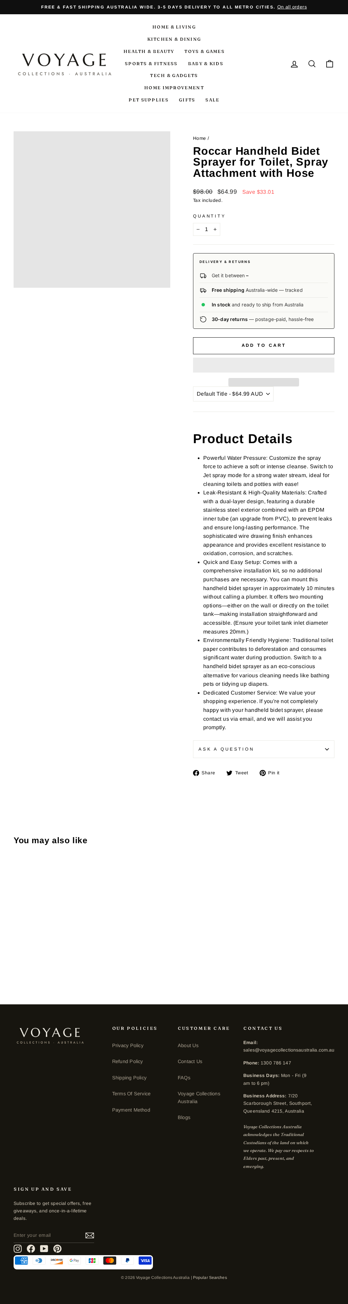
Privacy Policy (127, 1045)
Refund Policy (127, 1061)
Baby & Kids (205, 63)
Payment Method (131, 1110)
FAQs (184, 1077)
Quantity (209, 216)
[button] (263, 365)
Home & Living (174, 27)
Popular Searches (210, 1277)
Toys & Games (204, 51)
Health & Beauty (148, 51)
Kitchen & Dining (174, 39)
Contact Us (190, 1061)
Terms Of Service (131, 1093)
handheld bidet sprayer (232, 666)
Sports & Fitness (151, 63)
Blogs (184, 1117)
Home (199, 138)
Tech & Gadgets (174, 75)
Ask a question (226, 749)
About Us (188, 1045)
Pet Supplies (148, 99)
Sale (212, 99)
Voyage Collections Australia (199, 1097)
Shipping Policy (129, 1077)
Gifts (187, 99)
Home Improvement (174, 87)
